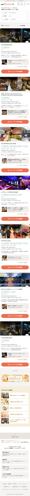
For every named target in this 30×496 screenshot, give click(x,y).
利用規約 (10, 483)
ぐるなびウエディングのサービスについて (11, 489)
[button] (15, 453)
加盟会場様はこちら (16, 486)
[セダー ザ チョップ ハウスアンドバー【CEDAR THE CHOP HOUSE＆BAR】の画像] (15, 84)
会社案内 (5, 483)
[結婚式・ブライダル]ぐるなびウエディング (10, 440)
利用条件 (15, 483)
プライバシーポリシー (22, 483)
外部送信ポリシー (7, 486)
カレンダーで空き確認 (16, 71)
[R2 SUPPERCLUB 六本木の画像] (15, 134)
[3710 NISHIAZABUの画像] (15, 35)
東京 (18, 442)
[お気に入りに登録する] (27, 42)
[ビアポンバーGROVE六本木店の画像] (15, 183)
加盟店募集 (24, 486)
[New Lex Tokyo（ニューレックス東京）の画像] (15, 280)
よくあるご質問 (24, 489)
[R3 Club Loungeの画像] (15, 231)
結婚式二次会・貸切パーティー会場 (8, 442)
